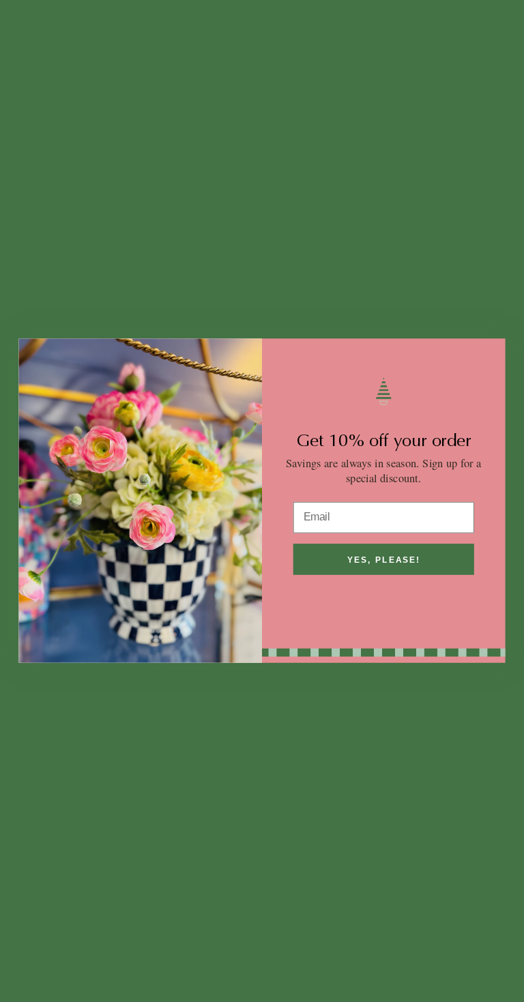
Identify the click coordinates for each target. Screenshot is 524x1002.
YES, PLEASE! (383, 560)
